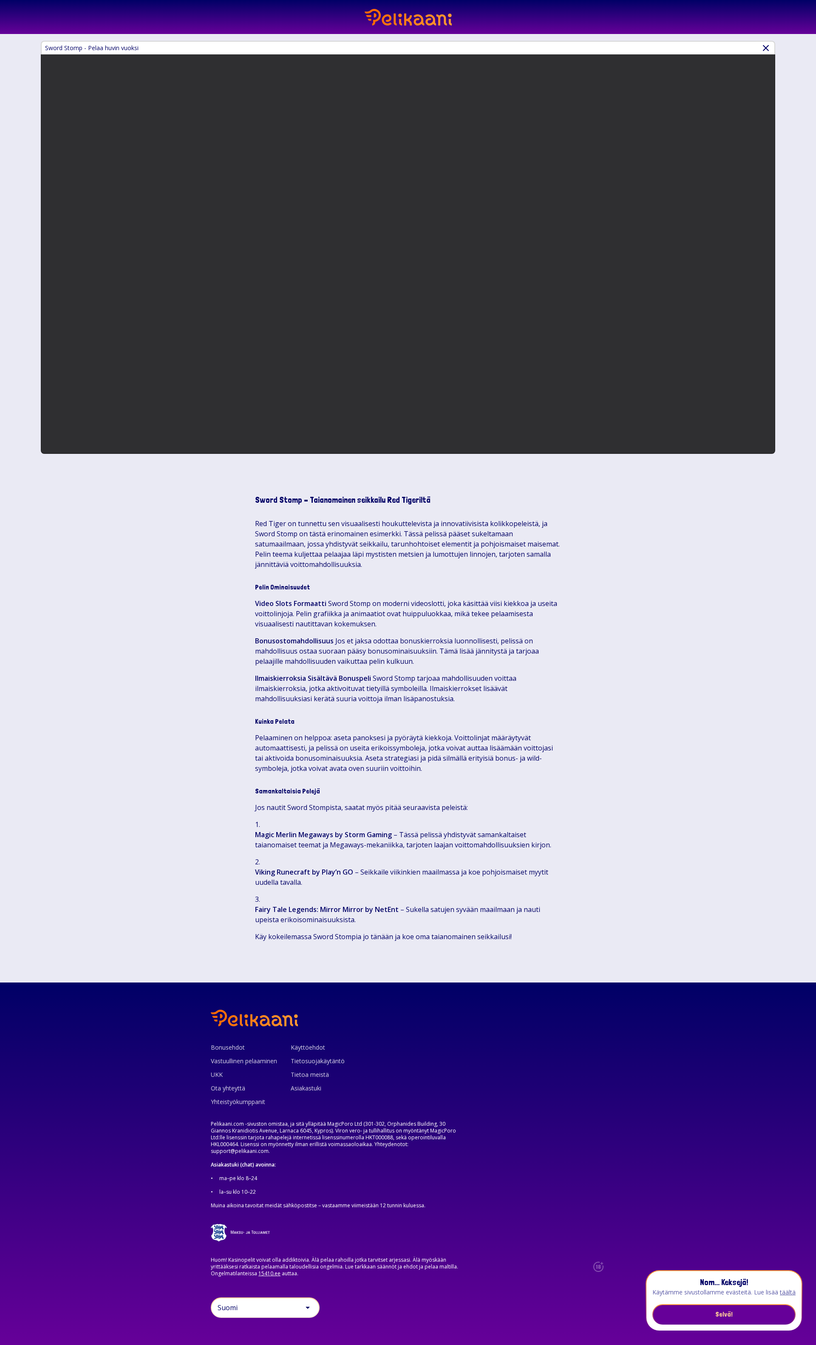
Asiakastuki (306, 1088)
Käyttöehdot (308, 1047)
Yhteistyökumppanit (238, 1102)
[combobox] (265, 1307)
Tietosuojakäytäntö (318, 1061)
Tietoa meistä (310, 1074)
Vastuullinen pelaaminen (244, 1061)
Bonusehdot (228, 1047)
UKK (217, 1074)
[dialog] (724, 1300)
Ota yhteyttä (228, 1088)
